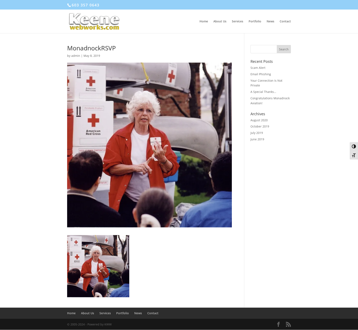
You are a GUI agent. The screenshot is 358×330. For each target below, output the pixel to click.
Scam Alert (257, 68)
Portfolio (255, 21)
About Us (219, 21)
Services (237, 21)
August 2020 (259, 120)
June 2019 (257, 139)
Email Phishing (260, 74)
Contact (285, 21)
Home (204, 21)
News (270, 21)
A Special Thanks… (263, 92)
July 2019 (256, 133)
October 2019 (259, 126)
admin (75, 56)
